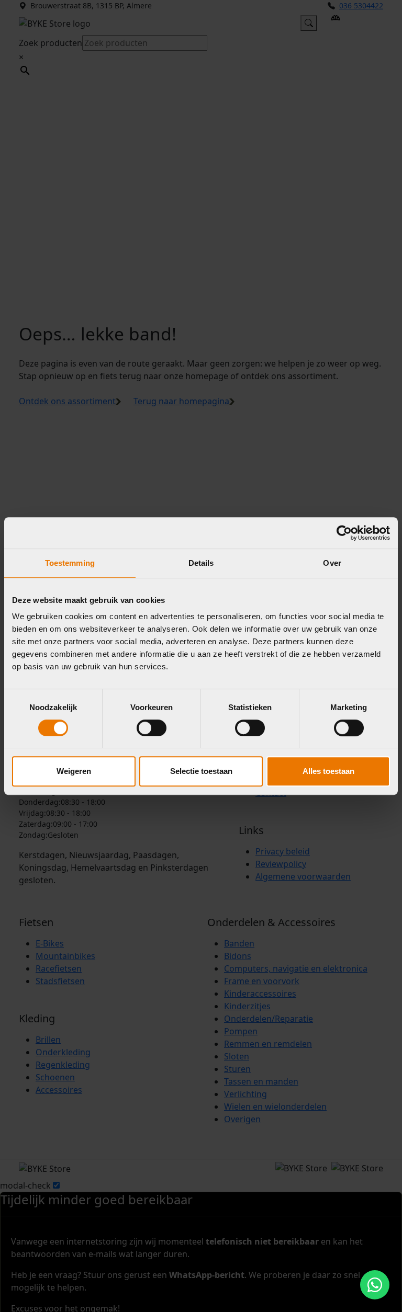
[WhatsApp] (374, 1284)
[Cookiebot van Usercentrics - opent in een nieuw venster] (344, 533)
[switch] (151, 728)
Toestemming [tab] (70, 562)
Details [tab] (201, 562)
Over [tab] (332, 562)
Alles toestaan (328, 771)
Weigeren (74, 771)
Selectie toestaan (201, 771)
